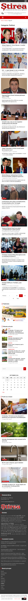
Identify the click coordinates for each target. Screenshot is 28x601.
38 (16, 295)
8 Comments (16, 231)
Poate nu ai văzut (7, 396)
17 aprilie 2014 (5, 151)
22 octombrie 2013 (6, 258)
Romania (23, 531)
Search (24, 368)
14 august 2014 (5, 71)
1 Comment (13, 125)
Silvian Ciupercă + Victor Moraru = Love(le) (13, 45)
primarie (20, 530)
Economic (3, 580)
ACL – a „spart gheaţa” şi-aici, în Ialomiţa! (13, 70)
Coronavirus (12, 520)
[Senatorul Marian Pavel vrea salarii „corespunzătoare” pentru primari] (14, 218)
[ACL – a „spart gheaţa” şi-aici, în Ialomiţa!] (14, 61)
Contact (2, 588)
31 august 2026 (11, 334)
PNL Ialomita (17, 528)
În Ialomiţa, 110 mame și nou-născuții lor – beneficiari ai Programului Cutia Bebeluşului (16, 332)
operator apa (7, 528)
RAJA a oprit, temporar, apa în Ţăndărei (12, 462)
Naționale (3, 581)
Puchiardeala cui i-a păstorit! (20, 561)
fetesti (6, 521)
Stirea (11, 46)
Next (18, 298)
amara (9, 515)
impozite (16, 524)
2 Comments (16, 285)
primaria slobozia (12, 530)
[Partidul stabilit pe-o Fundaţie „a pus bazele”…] (14, 273)
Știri (8, 92)
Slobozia (6, 534)
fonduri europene (17, 521)
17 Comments (15, 71)
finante (12, 521)
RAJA (18, 531)
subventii (18, 533)
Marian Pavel (13, 527)
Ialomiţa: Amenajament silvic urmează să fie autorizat (15, 338)
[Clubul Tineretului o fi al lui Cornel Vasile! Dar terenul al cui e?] (14, 139)
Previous (4, 295)
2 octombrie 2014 (5, 46)
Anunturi (10, 336)
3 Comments (16, 258)
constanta (4, 520)
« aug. (3, 392)
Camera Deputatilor (9, 517)
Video (2, 587)
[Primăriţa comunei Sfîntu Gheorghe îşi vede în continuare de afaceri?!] (14, 245)
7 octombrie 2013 (5, 285)
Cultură (10, 357)
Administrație (11, 349)
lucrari (6, 527)
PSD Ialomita (11, 531)
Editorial (2, 578)
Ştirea (16, 334)
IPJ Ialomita (10, 525)
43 (13, 298)
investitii (3, 525)
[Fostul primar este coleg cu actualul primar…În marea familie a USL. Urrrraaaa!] (14, 192)
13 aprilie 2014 (5, 178)
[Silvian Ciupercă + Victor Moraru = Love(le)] (14, 35)
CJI (16, 517)
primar (24, 528)
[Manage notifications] (25, 598)
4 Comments (14, 178)
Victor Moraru (4, 535)
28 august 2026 (11, 341)
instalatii (21, 524)
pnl (12, 528)
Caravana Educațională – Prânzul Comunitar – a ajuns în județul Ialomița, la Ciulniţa (16, 360)
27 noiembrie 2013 (6, 231)
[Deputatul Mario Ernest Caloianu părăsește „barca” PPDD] (14, 86)
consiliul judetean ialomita (16, 519)
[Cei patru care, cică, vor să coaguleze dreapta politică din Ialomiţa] (14, 112)
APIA (23, 515)
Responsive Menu (25, 1)
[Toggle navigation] (2, 17)
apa (18, 515)
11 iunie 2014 (4, 98)
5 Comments (16, 204)
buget (3, 517)
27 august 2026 (11, 347)
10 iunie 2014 (4, 125)
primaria (3, 530)
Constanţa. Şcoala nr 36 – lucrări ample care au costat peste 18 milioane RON (16, 352)
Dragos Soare (18, 520)
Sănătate (3, 574)
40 (24, 295)
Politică (4, 42)
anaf (13, 515)
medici (21, 527)
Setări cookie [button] (17, 598)
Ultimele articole (8, 326)
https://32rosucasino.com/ (6, 561)
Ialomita (7, 524)
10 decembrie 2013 (6, 204)
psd (5, 531)
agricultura (4, 515)
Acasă (2, 571)
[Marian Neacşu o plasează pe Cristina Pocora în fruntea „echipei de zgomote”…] (14, 165)
